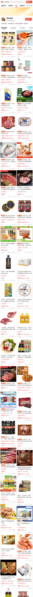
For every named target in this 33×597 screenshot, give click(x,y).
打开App (29, 2)
